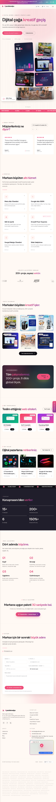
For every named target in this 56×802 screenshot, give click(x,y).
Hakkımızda (5, 731)
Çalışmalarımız (29, 33)
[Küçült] (51, 2)
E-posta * (32, 658)
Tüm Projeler (47, 409)
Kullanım (41, 761)
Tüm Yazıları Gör (46, 450)
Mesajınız (8, 672)
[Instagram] (3, 723)
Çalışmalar (4, 733)
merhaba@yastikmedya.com (38, 731)
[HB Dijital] (40, 281)
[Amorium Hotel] (8, 281)
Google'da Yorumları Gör (40, 125)
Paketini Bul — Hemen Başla (28, 614)
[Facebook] (7, 723)
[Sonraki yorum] (36, 129)
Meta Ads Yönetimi (34, 712)
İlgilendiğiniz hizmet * (36, 665)
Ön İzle (7, 429)
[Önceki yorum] (32, 129)
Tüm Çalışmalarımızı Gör (27, 353)
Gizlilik (36, 761)
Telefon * (8, 665)
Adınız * (7, 658)
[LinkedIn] (10, 723)
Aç (12, 429)
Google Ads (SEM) (34, 715)
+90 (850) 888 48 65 (36, 733)
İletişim (3, 738)
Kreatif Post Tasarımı (34, 719)
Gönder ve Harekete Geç (15, 687)
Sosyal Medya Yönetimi (35, 721)
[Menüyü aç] (53, 6)
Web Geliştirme (33, 723)
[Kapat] (53, 2)
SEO (31, 717)
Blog (3, 735)
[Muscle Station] (24, 281)
